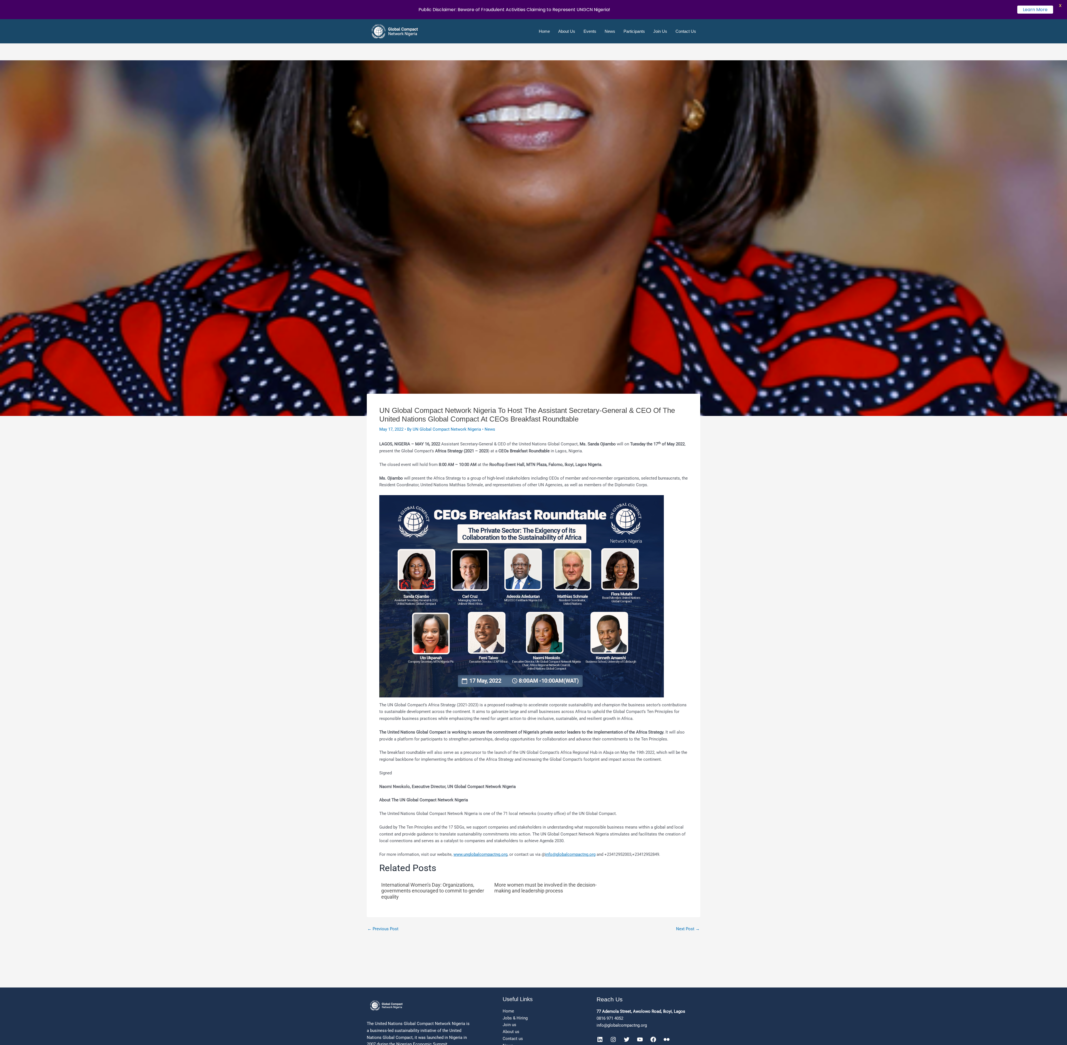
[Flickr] (666, 1039)
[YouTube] (640, 1039)
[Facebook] (653, 1039)
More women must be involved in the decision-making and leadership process (545, 888)
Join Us (660, 31)
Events (590, 31)
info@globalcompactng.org (570, 854)
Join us (509, 1024)
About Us (566, 31)
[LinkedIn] (600, 1039)
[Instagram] (613, 1039)
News (610, 31)
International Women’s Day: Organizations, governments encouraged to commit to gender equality (432, 891)
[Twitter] (626, 1039)
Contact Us (685, 31)
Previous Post (382, 929)
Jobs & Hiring (515, 1018)
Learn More (1035, 9)
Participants (634, 31)
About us (511, 1031)
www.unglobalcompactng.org (480, 854)
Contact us (513, 1038)
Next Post (688, 929)
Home (544, 31)
